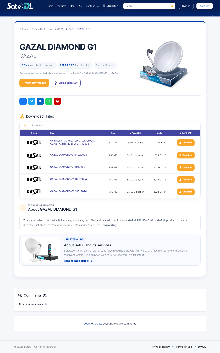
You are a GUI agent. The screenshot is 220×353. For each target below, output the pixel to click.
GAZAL (61, 29)
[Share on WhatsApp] (48, 101)
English (111, 5)
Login (87, 323)
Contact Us (92, 5)
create (98, 323)
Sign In (186, 5)
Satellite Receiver (44, 29)
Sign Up (204, 5)
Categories (25, 29)
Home (50, 5)
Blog (72, 5)
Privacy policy (161, 346)
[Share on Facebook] (23, 101)
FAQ (80, 5)
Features (62, 5)
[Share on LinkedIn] (40, 101)
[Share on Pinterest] (57, 101)
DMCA (202, 346)
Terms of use (184, 346)
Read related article (76, 260)
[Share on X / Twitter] (31, 101)
